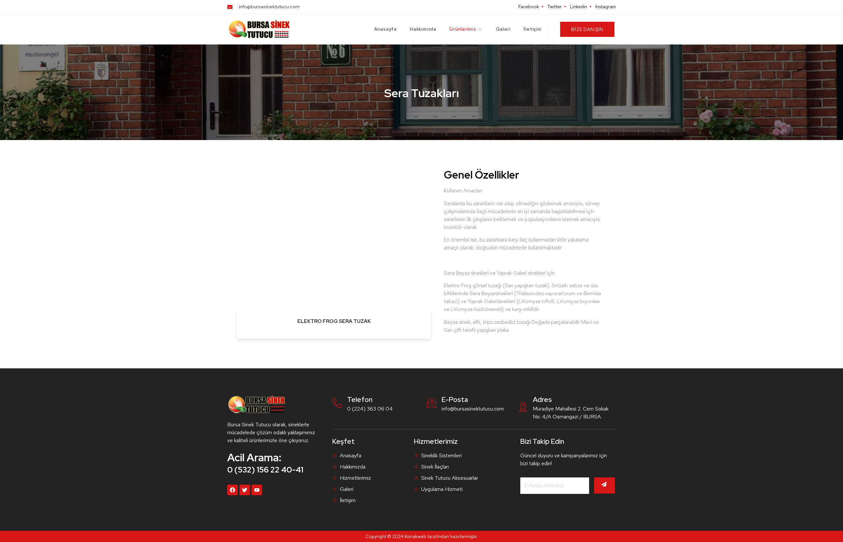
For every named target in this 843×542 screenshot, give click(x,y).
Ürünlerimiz (462, 29)
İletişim (532, 29)
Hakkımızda (423, 29)
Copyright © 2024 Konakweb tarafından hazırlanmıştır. (422, 536)
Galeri (503, 29)
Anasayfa (385, 29)
